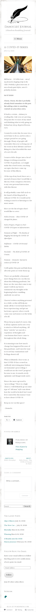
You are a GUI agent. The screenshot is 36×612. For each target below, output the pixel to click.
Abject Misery (9, 521)
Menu (19, 39)
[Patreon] (5, 597)
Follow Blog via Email (15, 551)
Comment (25, 495)
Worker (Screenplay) (10, 459)
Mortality (7, 530)
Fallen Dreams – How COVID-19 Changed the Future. (25, 461)
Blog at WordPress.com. (18, 606)
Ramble (17, 431)
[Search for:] (14, 506)
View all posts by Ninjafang (21, 448)
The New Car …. (10, 525)
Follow (9, 575)
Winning (7, 534)
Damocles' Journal (18, 27)
